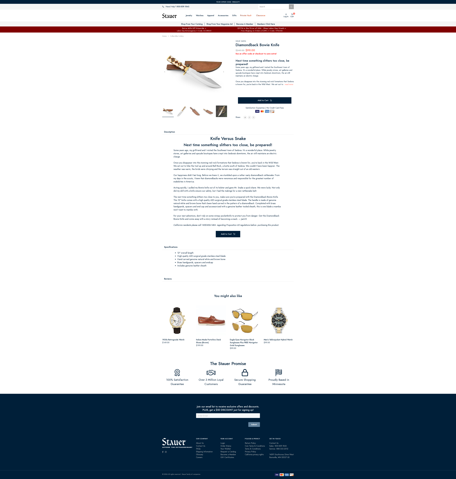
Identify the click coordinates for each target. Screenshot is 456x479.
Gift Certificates (227, 457)
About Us (200, 443)
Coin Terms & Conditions (255, 446)
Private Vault (245, 15)
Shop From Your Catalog (192, 24)
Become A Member (244, 24)
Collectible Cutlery (177, 36)
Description (169, 131)
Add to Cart (263, 100)
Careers (199, 457)
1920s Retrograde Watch (173, 339)
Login (223, 443)
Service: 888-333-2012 (278, 449)
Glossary (199, 454)
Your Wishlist (226, 449)
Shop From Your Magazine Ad (220, 24)
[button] (253, 16)
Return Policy (250, 443)
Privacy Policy (250, 451)
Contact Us (200, 446)
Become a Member (228, 454)
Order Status (226, 446)
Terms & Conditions (253, 449)
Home (164, 36)
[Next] (223, 71)
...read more (288, 84)
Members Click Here (266, 24)
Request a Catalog (228, 451)
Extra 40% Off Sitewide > (194, 28)
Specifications (171, 246)
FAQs (198, 449)
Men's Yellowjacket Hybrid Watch (278, 339)
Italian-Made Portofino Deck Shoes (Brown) (208, 341)
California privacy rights (254, 454)
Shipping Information (204, 451)
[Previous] (164, 71)
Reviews (168, 278)
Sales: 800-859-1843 (278, 446)
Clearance (260, 15)
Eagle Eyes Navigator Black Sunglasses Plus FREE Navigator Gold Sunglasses (244, 342)
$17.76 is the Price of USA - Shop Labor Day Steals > (262, 28)
